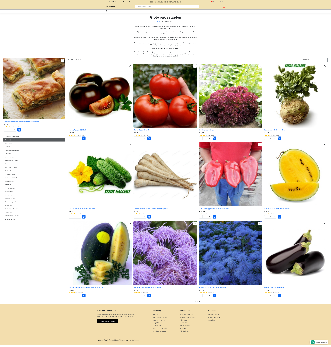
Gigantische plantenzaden (12, 136)
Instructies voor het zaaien (12, 215)
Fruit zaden (8, 146)
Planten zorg (8, 212)
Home (158, 21)
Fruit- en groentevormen (11, 208)
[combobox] (167, 6)
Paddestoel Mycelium (11, 167)
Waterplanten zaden (10, 198)
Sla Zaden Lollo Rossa (206, 130)
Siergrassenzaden (10, 181)
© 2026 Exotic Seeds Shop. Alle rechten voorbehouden (118, 340)
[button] (223, 6)
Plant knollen (8, 171)
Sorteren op (305, 60)
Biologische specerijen (11, 202)
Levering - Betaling (10, 219)
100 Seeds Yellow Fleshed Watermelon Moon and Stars (87, 287)
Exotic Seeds (110, 6)
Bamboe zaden (9, 164)
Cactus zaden (8, 195)
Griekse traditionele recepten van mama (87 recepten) (21, 122)
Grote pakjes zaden (10, 139)
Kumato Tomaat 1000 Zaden (78, 130)
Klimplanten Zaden (10, 174)
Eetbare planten (9, 157)
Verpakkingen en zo (10, 205)
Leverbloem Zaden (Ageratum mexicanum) (213, 287)
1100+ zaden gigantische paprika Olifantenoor (214, 209)
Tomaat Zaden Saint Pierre (142, 130)
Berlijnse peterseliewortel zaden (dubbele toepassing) (151, 209)
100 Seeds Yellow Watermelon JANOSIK (277, 209)
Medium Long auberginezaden (274, 287)
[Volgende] (327, 301)
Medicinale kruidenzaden (12, 150)
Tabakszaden (8, 184)
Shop (119, 6)
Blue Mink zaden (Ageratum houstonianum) (148, 287)
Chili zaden (8, 153)
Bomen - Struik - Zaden (11, 160)
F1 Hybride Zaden (10, 188)
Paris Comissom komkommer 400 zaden (82, 209)
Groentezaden (9, 143)
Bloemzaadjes (9, 191)
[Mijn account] (217, 7)
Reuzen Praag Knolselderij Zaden (275, 130)
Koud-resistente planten (11, 177)
